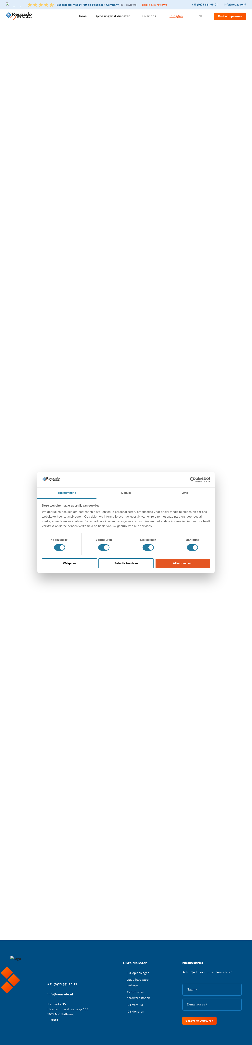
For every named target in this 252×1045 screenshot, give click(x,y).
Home (33, 92)
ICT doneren (135, 1012)
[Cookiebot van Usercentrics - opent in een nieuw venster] (193, 480)
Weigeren (69, 563)
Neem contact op (137, 785)
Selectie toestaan (126, 563)
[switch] (103, 547)
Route (54, 1020)
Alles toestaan (182, 563)
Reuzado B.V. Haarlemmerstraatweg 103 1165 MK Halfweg (67, 1009)
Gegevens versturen (199, 1021)
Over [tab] (185, 492)
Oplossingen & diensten (57, 92)
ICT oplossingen (138, 973)
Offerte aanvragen (157, 182)
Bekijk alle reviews (154, 5)
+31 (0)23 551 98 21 (205, 4)
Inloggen (176, 16)
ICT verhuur (135, 1005)
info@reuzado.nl (235, 4)
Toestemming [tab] (66, 492)
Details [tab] (126, 492)
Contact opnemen (230, 16)
